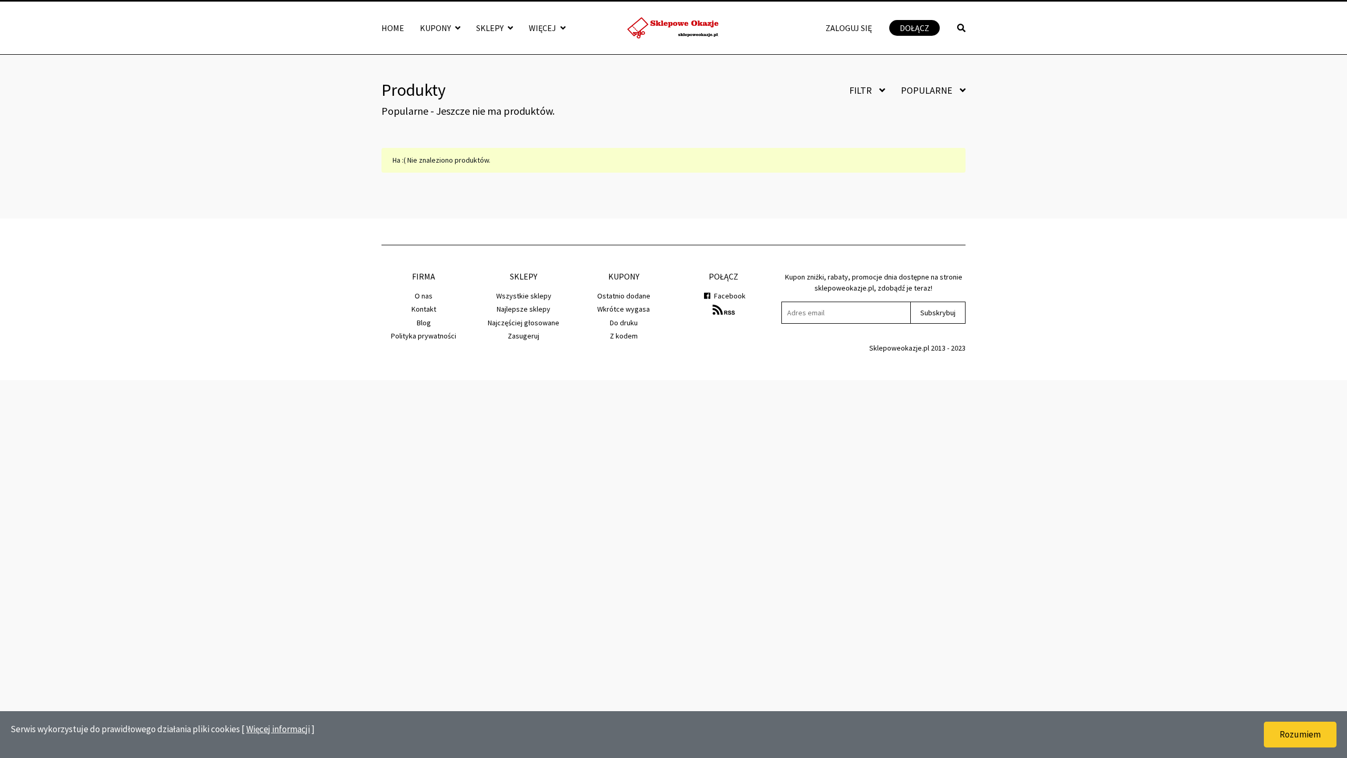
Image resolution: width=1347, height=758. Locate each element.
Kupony (436, 28)
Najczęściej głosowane (523, 322)
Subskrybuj (938, 312)
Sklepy (490, 28)
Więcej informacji (278, 729)
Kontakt (423, 309)
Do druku (624, 322)
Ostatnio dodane (623, 296)
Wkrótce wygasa (623, 309)
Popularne (927, 90)
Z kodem (624, 336)
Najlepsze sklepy (523, 309)
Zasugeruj (523, 336)
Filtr (861, 90)
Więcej (543, 28)
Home (392, 28)
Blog (424, 322)
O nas (424, 296)
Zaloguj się (849, 28)
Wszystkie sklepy (523, 296)
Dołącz (914, 28)
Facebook (729, 296)
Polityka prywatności (423, 336)
